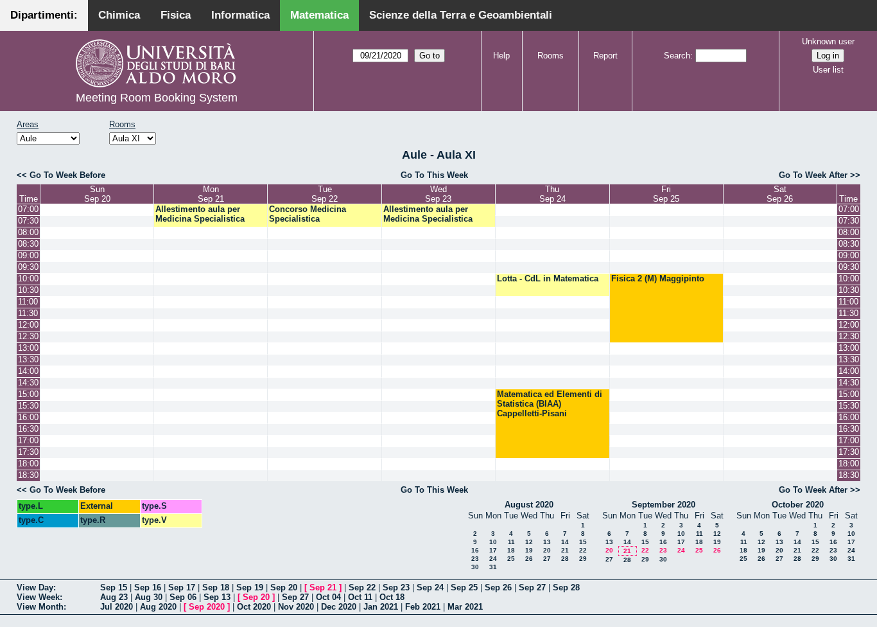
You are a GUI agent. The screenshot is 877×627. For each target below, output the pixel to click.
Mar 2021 (465, 607)
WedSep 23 (438, 194)
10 (493, 541)
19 (529, 550)
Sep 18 (215, 587)
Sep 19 (249, 587)
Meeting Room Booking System (157, 97)
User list (828, 70)
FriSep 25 (666, 194)
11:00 (28, 301)
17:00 (28, 440)
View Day (35, 587)
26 (529, 558)
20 (547, 550)
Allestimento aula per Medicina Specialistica (200, 214)
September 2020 (663, 504)
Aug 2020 (158, 607)
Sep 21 (322, 587)
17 (493, 550)
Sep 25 (464, 587)
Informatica (240, 15)
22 (583, 550)
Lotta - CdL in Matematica (547, 278)
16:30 (28, 429)
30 (475, 566)
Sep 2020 (207, 607)
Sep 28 (566, 587)
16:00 (28, 417)
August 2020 (529, 504)
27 (547, 558)
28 (565, 558)
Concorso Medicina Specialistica (307, 214)
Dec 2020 (338, 607)
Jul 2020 (116, 607)
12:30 (28, 336)
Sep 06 (182, 597)
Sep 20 (283, 587)
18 (511, 550)
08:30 (28, 244)
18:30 (28, 475)
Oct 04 (328, 597)
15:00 (28, 394)
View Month (40, 607)
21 (565, 550)
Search (677, 55)
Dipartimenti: (44, 15)
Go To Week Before (67, 175)
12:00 (28, 325)
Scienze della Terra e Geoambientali (460, 15)
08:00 (28, 232)
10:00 (28, 278)
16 (475, 550)
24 (493, 558)
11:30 (28, 313)
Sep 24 (430, 587)
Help (501, 55)
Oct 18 (391, 597)
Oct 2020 (254, 607)
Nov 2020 (296, 607)
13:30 (28, 359)
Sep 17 (181, 587)
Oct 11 (360, 597)
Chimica (119, 15)
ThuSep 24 (552, 194)
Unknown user (828, 41)
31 (493, 566)
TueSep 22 (324, 194)
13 (547, 541)
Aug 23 (114, 597)
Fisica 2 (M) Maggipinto (657, 278)
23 (475, 558)
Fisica (176, 15)
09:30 (28, 267)
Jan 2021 (380, 607)
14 (565, 541)
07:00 (28, 209)
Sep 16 (147, 587)
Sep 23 (396, 587)
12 (529, 541)
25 (511, 558)
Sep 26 (498, 587)
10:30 (28, 290)
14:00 (28, 371)
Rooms (550, 55)
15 (583, 541)
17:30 (28, 452)
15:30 (28, 406)
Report (605, 55)
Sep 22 (362, 587)
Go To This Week (434, 175)
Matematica (319, 15)
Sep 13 (217, 597)
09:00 (28, 255)
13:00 (28, 348)
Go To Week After (813, 175)
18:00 (28, 463)
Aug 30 (148, 597)
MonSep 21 (211, 194)
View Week (38, 597)
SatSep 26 (780, 194)
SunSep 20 (97, 194)
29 (583, 558)
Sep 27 (532, 587)
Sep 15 (113, 587)
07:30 (28, 220)
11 (511, 541)
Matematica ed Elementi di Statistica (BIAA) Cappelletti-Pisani (549, 403)
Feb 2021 (422, 607)
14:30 (28, 382)
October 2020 (798, 504)
